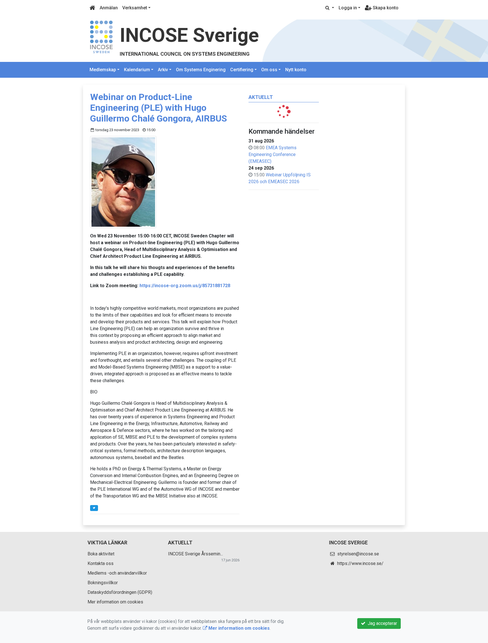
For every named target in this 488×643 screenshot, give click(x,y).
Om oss (269, 69)
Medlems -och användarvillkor (117, 573)
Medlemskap (103, 69)
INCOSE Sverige (189, 35)
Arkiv (163, 69)
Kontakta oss (101, 563)
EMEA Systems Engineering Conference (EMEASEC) (273, 154)
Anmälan (109, 7)
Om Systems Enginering (201, 69)
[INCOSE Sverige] (101, 36)
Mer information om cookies (115, 602)
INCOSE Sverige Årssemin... (195, 554)
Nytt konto (295, 69)
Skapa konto (385, 7)
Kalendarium (137, 69)
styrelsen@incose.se (358, 554)
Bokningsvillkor (103, 582)
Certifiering (241, 69)
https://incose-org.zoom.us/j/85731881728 (185, 285)
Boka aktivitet (101, 554)
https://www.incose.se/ (360, 563)
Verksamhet (134, 7)
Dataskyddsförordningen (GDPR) (120, 592)
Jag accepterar (381, 623)
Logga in (348, 7)
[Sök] (329, 8)
